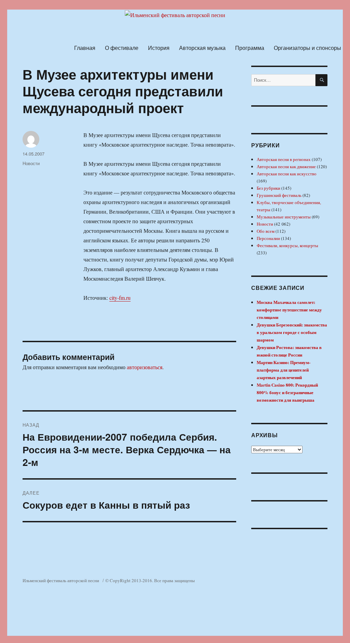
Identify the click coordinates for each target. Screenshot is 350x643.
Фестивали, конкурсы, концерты (287, 245)
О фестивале (121, 48)
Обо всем (265, 231)
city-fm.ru (120, 297)
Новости (31, 163)
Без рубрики (268, 188)
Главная (84, 48)
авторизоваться (144, 367)
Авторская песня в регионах (284, 159)
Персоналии (268, 238)
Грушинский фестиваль (279, 195)
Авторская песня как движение (286, 166)
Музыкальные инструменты (284, 217)
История (159, 48)
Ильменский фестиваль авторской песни (61, 580)
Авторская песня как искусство (287, 174)
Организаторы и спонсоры (307, 48)
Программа (249, 48)
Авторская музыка (202, 48)
